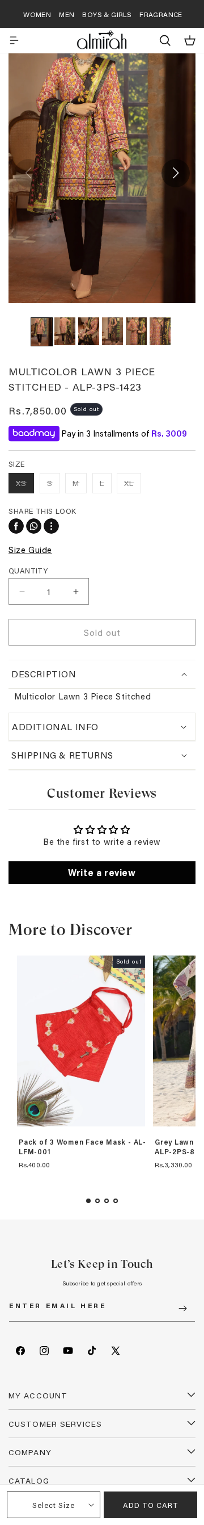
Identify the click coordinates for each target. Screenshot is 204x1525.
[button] (14, 40)
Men (66, 14)
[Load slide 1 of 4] (88, 1200)
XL (132, 485)
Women (37, 14)
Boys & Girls (106, 14)
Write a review (101, 872)
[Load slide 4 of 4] (115, 1200)
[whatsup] (33, 526)
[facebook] (16, 526)
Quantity (28, 570)
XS (25, 485)
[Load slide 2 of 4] (97, 1200)
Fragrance (160, 14)
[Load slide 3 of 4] (106, 1200)
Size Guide (30, 549)
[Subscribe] (182, 1308)
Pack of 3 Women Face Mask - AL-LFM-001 (82, 1147)
